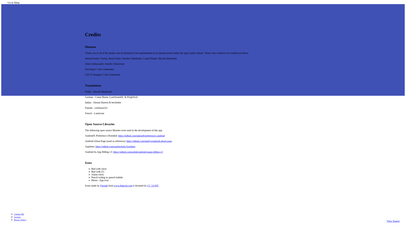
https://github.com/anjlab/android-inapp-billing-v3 (138, 152)
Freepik (104, 185)
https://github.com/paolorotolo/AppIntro (115, 146)
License (17, 217)
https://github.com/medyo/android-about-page (149, 141)
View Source (393, 221)
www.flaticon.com (123, 185)
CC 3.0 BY (153, 185)
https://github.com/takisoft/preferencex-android (141, 135)
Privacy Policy (20, 220)
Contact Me (19, 214)
